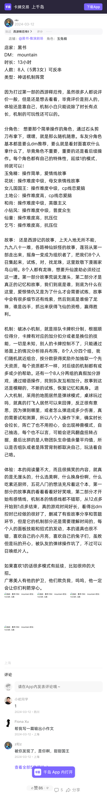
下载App (93, 7)
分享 (73, 790)
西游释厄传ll (22, 31)
